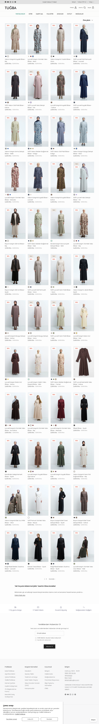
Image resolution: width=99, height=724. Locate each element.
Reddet (49, 719)
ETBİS (46, 688)
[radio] (6, 56)
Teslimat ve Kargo (31, 677)
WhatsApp (68, 676)
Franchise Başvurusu (52, 680)
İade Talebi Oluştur (31, 680)
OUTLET (69, 14)
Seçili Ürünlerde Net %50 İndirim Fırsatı (49, 3)
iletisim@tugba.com (72, 680)
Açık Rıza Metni (10, 674)
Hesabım (28, 671)
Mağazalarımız (50, 677)
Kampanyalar (29, 688)
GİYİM (30, 14)
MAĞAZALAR (79, 14)
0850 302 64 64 (70, 673)
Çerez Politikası (10, 677)
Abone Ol (49, 646)
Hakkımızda (49, 674)
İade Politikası (9, 671)
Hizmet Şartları (10, 683)
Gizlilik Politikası (20, 714)
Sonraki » (52, 579)
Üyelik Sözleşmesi (11, 686)
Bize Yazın (68, 678)
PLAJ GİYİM (50, 14)
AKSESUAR (60, 14)
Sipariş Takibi (29, 674)
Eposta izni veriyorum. (44, 640)
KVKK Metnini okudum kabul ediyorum (49, 638)
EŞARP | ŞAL (39, 14)
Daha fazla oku (20, 595)
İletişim (74, 2)
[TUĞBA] (10, 7)
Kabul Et (30, 719)
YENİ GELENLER (20, 14)
